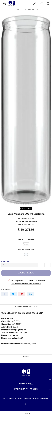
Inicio (14, 10)
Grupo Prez (12, 3)
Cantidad (5, 261)
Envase (34, 221)
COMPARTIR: (6, 290)
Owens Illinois (29, 224)
